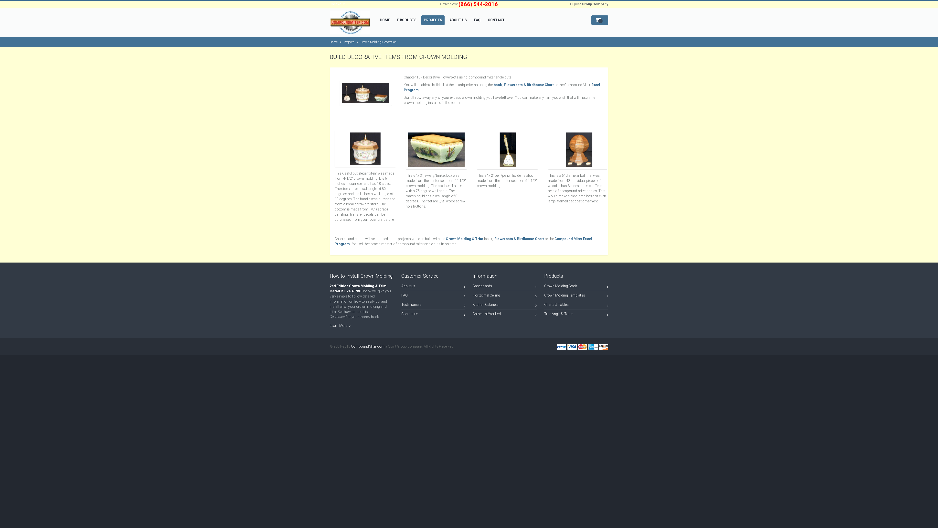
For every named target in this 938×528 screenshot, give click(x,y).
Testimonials (411, 305)
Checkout (337, 4)
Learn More (339, 326)
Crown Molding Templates (564, 295)
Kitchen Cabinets (486, 305)
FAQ (404, 295)
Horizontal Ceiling (486, 295)
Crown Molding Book (560, 286)
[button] (599, 20)
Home (334, 42)
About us (408, 286)
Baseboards (482, 286)
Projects (349, 42)
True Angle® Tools (559, 314)
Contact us (409, 314)
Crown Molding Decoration (378, 42)
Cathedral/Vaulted (487, 314)
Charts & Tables (556, 305)
